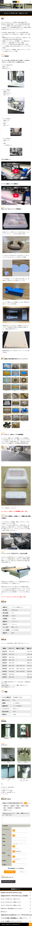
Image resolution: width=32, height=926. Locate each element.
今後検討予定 (18, 808)
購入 (5, 808)
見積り (18, 805)
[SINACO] (16, 2)
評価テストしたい (8, 810)
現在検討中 (10, 808)
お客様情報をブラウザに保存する (16, 868)
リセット (22, 871)
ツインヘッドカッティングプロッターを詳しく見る (13, 597)
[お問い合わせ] (30, 2)
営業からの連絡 (24, 805)
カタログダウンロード (8, 881)
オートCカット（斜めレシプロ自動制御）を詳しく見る (14, 511)
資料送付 (13, 805)
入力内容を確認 (10, 871)
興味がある (6, 805)
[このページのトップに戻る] (30, 924)
